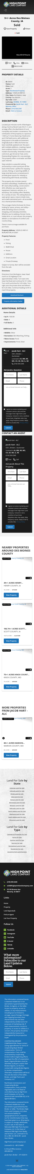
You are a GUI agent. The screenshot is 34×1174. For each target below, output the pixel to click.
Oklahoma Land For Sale (17, 814)
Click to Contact (16, 111)
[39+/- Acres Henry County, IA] (17, 568)
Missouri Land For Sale (17, 805)
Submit (8, 428)
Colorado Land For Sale (17, 791)
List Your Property (10, 918)
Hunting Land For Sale (17, 840)
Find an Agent (9, 914)
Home (6, 903)
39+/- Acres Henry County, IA (12, 583)
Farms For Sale (17, 837)
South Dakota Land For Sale (17, 817)
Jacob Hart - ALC (22, 104)
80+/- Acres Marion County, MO (13, 743)
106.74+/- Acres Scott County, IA (14, 628)
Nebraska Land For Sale (17, 808)
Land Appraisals (9, 911)
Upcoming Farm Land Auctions (17, 852)
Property (7, 907)
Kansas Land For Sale (17, 800)
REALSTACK (24, 1169)
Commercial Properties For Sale (17, 834)
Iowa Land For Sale (17, 797)
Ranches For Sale (17, 843)
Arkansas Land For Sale (17, 788)
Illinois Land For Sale (17, 794)
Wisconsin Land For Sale (17, 820)
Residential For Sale (17, 849)
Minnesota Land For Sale (17, 803)
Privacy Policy (24, 423)
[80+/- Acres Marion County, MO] (17, 728)
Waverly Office (11, 106)
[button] (17, 1160)
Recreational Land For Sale (17, 846)
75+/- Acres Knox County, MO (16, 674)
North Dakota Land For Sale (17, 811)
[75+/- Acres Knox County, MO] (17, 660)
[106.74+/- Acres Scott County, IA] (17, 614)
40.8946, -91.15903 (19, 102)
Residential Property (17, 91)
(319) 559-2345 (16, 109)
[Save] (30, 559)
